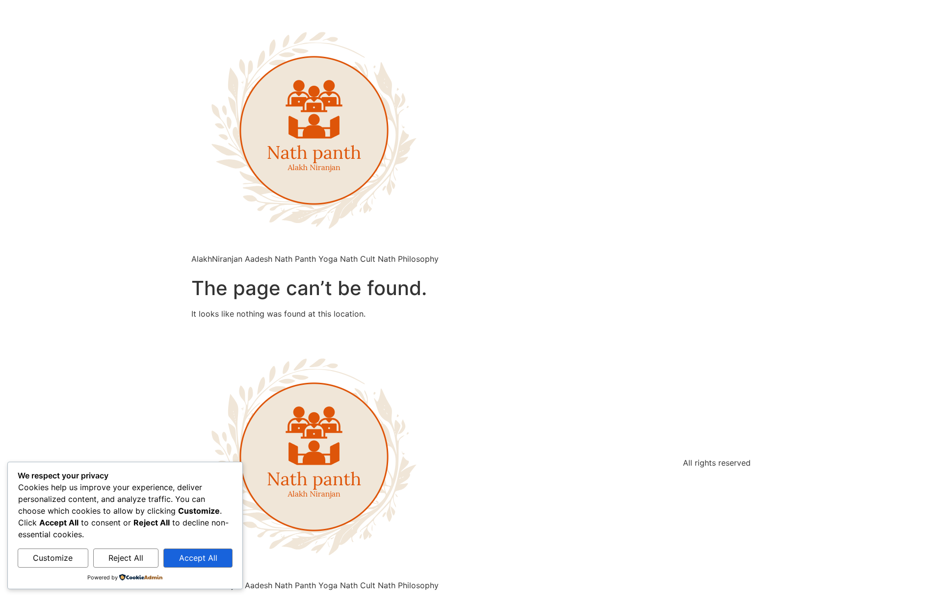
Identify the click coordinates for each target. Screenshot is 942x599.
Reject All (125, 558)
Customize (53, 558)
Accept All (198, 558)
